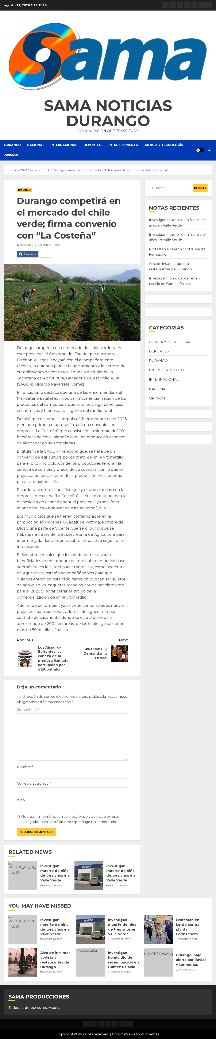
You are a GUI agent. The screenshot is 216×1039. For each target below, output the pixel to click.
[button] (108, 56)
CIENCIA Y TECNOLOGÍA (164, 145)
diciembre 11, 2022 (49, 245)
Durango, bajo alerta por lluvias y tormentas (191, 960)
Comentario (28, 710)
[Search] (209, 150)
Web (21, 800)
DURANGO (12, 145)
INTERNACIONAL (64, 145)
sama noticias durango (108, 113)
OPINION (11, 155)
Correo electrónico (34, 783)
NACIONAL (35, 145)
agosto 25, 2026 (188, 939)
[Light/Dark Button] (200, 150)
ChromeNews (123, 1034)
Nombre (25, 767)
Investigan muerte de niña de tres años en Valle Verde (54, 873)
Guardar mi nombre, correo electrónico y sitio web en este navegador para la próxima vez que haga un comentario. (70, 819)
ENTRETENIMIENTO (123, 145)
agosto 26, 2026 (52, 885)
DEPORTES (92, 145)
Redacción (26, 245)
